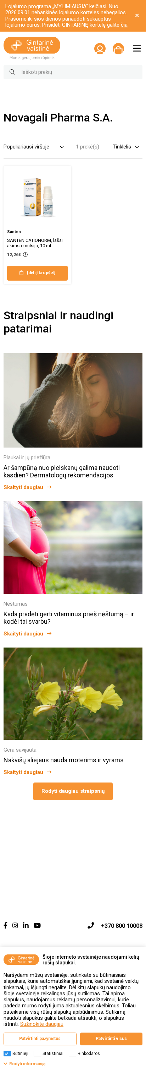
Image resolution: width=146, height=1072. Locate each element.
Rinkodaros (89, 1053)
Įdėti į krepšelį (41, 272)
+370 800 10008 (121, 925)
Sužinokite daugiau (41, 1024)
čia (124, 25)
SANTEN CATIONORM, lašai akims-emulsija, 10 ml (35, 243)
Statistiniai (53, 1053)
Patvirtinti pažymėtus (40, 1038)
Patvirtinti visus (111, 1038)
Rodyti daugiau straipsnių (73, 791)
